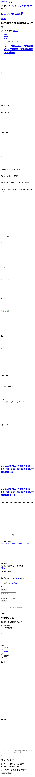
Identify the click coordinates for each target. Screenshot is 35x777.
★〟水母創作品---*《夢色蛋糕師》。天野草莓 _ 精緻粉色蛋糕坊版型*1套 (18, 49)
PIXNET (8, 750)
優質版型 (15, 583)
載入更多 (3, 590)
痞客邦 (13, 578)
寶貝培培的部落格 (12, 14)
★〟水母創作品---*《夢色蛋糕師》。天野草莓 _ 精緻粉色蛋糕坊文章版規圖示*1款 (17, 492)
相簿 (5, 34)
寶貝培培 (3, 568)
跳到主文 (3, 19)
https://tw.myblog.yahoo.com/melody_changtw (15, 543)
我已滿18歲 (4, 773)
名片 (5, 39)
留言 (17, 578)
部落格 (6, 36)
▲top (2, 586)
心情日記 (15, 31)
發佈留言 (3, 600)
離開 (10, 773)
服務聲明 (19, 752)
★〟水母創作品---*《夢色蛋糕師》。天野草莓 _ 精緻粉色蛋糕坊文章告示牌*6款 (17, 469)
